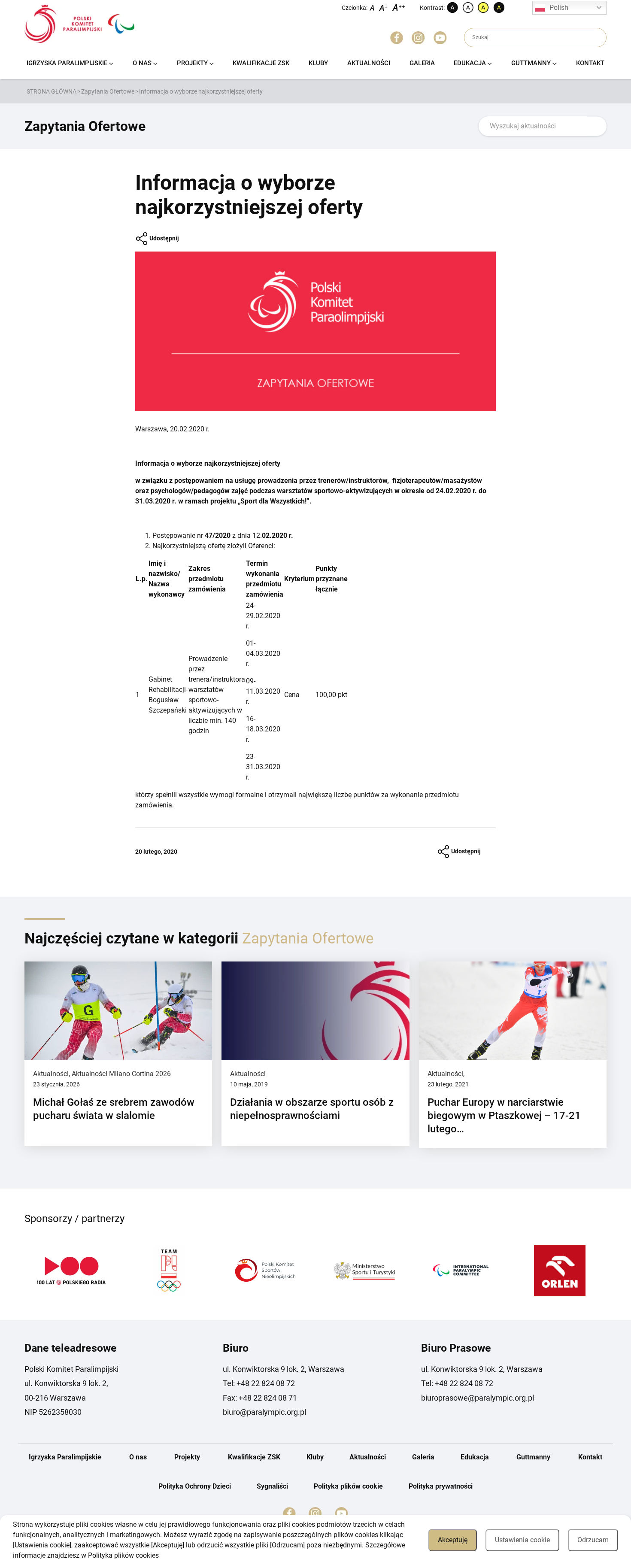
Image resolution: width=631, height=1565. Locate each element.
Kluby (318, 63)
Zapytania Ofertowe (107, 91)
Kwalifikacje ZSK (261, 63)
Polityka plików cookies (123, 1555)
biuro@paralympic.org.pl (264, 1411)
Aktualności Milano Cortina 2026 (121, 1074)
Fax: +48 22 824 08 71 (260, 1397)
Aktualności (368, 63)
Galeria (422, 63)
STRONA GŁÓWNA (51, 91)
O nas (142, 63)
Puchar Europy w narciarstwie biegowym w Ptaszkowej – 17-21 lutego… (504, 1115)
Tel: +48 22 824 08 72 (259, 1383)
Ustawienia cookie (522, 1540)
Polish (558, 7)
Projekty (192, 63)
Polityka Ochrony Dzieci (194, 1486)
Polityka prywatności (441, 1486)
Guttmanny (531, 63)
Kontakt (590, 63)
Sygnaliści (272, 1486)
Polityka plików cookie (348, 1486)
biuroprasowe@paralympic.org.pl (477, 1397)
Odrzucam (593, 1540)
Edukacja (470, 63)
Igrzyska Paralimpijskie (67, 63)
